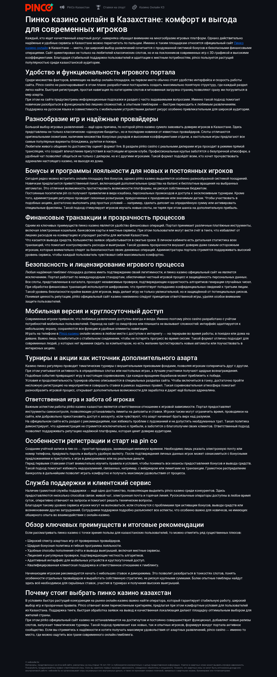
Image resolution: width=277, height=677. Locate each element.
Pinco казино (69, 333)
